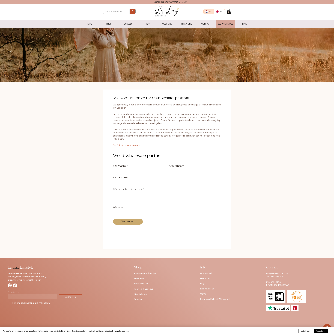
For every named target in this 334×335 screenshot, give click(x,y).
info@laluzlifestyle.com (277, 273)
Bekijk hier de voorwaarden (126, 145)
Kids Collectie (140, 294)
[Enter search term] (132, 11)
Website (118, 207)
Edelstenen (139, 278)
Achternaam (176, 166)
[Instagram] (10, 285)
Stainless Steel (141, 283)
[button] (229, 11)
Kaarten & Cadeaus (143, 288)
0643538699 (276, 276)
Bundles (138, 299)
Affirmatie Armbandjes (145, 273)
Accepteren (321, 331)
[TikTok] (15, 285)
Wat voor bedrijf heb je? (127, 189)
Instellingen (305, 331)
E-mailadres (120, 178)
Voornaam (119, 166)
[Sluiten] (330, 331)
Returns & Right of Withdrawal (215, 299)
